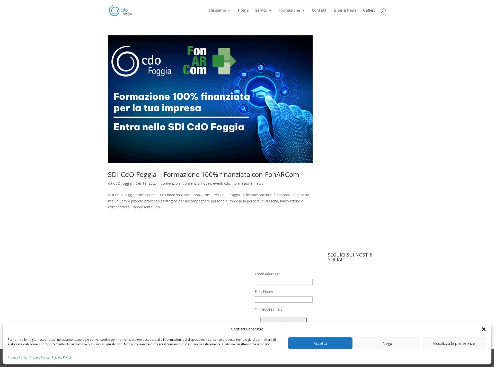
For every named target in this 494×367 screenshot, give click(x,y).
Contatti (320, 10)
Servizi (261, 10)
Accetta (320, 343)
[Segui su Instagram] (342, 276)
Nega (387, 343)
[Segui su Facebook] (332, 276)
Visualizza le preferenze (454, 343)
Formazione (289, 10)
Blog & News (345, 10)
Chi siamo (217, 10)
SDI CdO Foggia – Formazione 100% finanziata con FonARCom (203, 174)
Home (243, 10)
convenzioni (171, 183)
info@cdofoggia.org (200, 307)
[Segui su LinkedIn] (352, 276)
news (258, 183)
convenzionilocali (197, 183)
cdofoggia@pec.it (198, 316)
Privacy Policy (17, 357)
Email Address (267, 273)
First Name (264, 291)
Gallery (369, 10)
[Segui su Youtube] (363, 276)
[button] (483, 329)
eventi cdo (221, 183)
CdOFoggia (122, 183)
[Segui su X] (373, 276)
